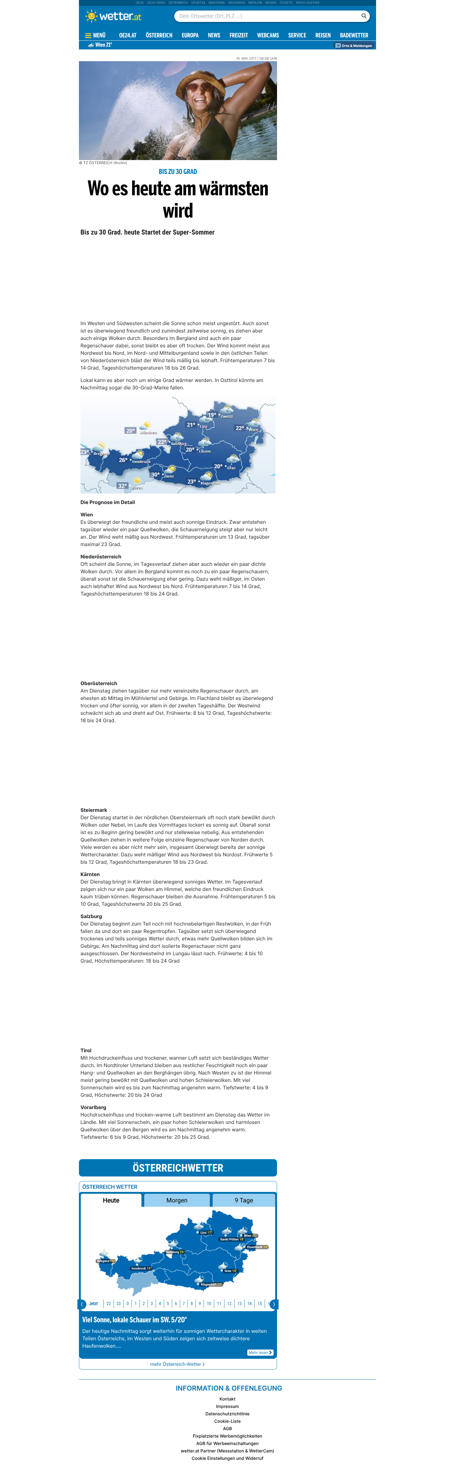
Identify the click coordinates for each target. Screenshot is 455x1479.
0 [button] (128, 1303)
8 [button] (192, 1303)
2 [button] (144, 1303)
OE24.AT (127, 36)
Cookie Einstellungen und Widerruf (227, 1458)
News (214, 36)
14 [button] (249, 1303)
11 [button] (219, 1303)
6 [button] (176, 1303)
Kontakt (227, 1399)
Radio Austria (307, 3)
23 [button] (118, 1303)
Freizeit (239, 36)
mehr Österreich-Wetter (175, 1364)
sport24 (198, 3)
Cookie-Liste (227, 1421)
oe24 (140, 3)
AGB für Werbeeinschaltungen (227, 1443)
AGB (227, 1428)
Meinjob (255, 3)
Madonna (217, 3)
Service (297, 36)
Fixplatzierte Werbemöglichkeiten (227, 1436)
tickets (286, 3)
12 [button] (229, 1303)
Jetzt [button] (93, 1303)
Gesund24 (236, 3)
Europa (190, 36)
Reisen (271, 3)
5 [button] (168, 1303)
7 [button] (184, 1303)
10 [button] (209, 1303)
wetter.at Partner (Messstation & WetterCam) (227, 1451)
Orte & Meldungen (356, 46)
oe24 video (156, 3)
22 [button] (108, 1303)
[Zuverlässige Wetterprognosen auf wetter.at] (123, 16)
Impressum (227, 1406)
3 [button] (152, 1303)
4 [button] (160, 1303)
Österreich (178, 3)
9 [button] (200, 1303)
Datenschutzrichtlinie (228, 1414)
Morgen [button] (177, 1200)
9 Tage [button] (244, 1200)
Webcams (268, 36)
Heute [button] (111, 1200)
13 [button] (239, 1303)
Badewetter (354, 36)
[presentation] (81, 1304)
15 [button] (260, 1303)
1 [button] (136, 1303)
